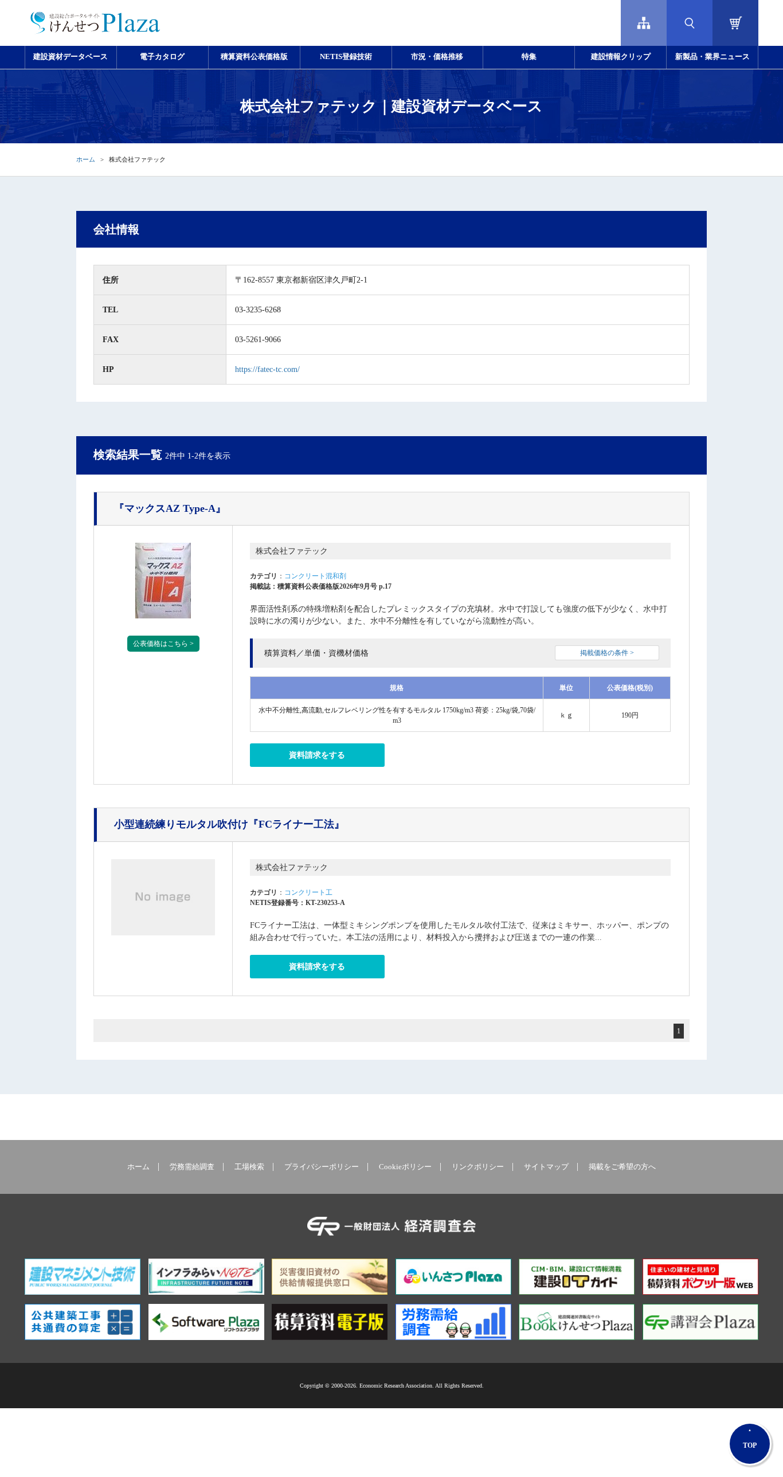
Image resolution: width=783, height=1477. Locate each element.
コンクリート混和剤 (315, 576)
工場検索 (249, 1167)
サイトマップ (546, 1167)
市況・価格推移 (437, 57)
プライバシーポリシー (321, 1167)
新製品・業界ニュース (712, 57)
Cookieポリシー (405, 1167)
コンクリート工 (308, 892)
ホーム (85, 159)
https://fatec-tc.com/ (267, 369)
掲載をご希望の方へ (622, 1167)
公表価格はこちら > (163, 644)
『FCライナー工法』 (229, 824)
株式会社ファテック (292, 551)
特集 (529, 57)
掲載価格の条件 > (607, 653)
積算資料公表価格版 (254, 57)
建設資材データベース (70, 57)
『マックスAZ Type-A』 (170, 508)
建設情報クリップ (621, 57)
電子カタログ (162, 57)
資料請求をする (317, 755)
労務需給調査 (192, 1167)
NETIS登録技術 (346, 57)
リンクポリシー (478, 1167)
